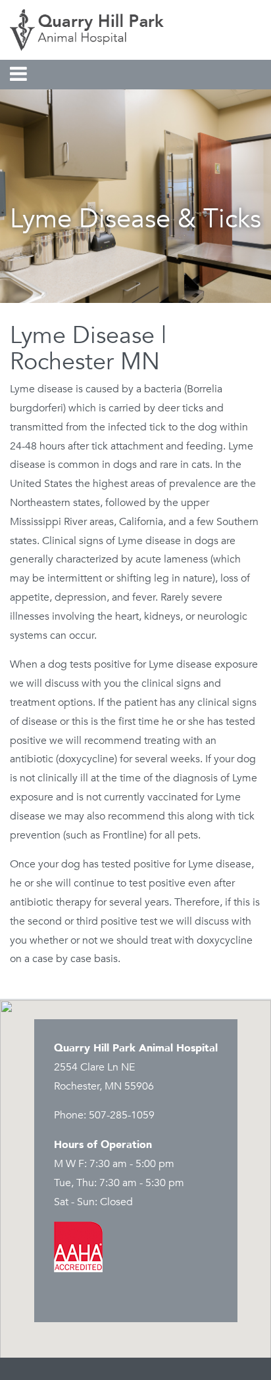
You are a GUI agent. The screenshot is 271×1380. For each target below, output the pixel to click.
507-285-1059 (122, 1115)
